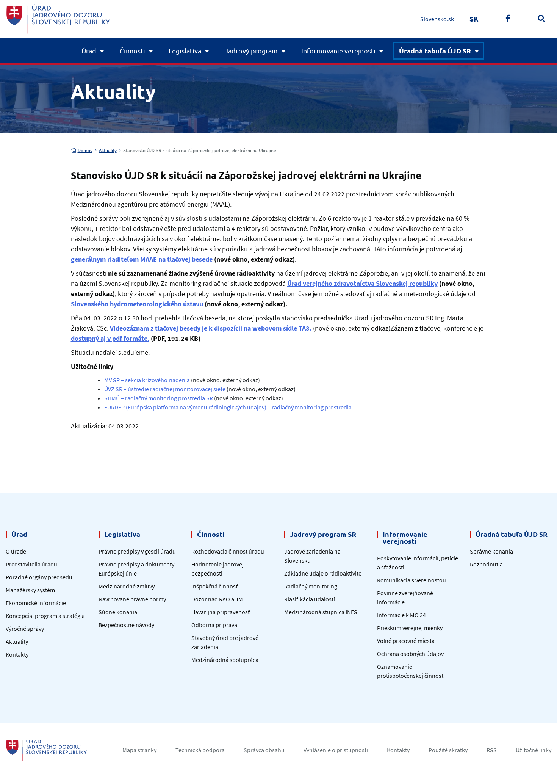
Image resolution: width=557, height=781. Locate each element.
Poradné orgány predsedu (39, 577)
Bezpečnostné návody (126, 625)
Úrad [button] (88, 51)
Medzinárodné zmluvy (127, 586)
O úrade (16, 551)
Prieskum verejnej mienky (410, 628)
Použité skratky (448, 750)
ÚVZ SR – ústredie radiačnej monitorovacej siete (164, 389)
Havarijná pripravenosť (220, 612)
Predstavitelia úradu (31, 564)
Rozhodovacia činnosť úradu (227, 551)
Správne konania (491, 551)
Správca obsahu (264, 750)
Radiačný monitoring (310, 586)
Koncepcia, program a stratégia (45, 615)
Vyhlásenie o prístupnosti (336, 750)
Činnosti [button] (132, 51)
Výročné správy (25, 628)
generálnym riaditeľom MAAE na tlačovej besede (142, 259)
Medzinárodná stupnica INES (320, 612)
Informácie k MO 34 (401, 615)
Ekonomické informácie (36, 603)
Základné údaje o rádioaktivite (322, 573)
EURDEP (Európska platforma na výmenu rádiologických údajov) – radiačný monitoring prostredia (228, 407)
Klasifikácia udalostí (309, 599)
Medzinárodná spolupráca (224, 659)
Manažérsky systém (30, 590)
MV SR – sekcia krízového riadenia (147, 380)
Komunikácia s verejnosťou (411, 580)
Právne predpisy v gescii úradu (137, 551)
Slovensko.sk (437, 19)
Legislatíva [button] (185, 51)
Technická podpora (200, 750)
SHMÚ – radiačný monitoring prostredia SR (158, 398)
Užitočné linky (533, 750)
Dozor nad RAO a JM (217, 599)
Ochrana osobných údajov (410, 653)
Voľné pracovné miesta (406, 641)
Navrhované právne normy (132, 599)
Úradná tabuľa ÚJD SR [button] (435, 50)
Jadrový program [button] (251, 51)
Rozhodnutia (486, 564)
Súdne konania (118, 612)
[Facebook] (507, 19)
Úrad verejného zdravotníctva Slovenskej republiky (362, 283)
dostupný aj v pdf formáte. (110, 338)
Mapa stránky (139, 750)
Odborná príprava (214, 625)
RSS (492, 750)
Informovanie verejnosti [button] (338, 51)
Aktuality (108, 150)
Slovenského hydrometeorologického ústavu (137, 304)
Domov (85, 150)
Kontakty (17, 654)
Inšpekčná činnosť (214, 586)
